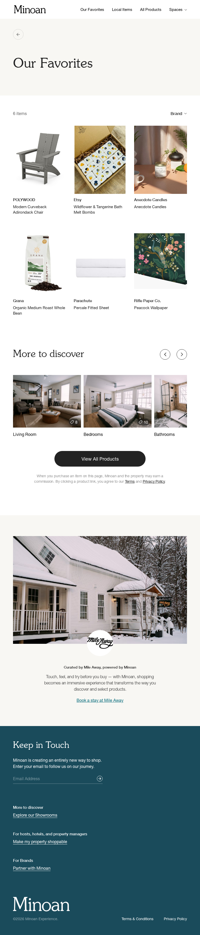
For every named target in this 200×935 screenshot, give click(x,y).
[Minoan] (30, 8)
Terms (130, 481)
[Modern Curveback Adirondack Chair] (39, 170)
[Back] (18, 34)
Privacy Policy (154, 481)
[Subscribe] (100, 778)
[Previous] (165, 354)
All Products (150, 9)
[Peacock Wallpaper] (160, 268)
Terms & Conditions (137, 919)
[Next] (182, 354)
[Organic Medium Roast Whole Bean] (39, 271)
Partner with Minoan (32, 868)
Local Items (122, 9)
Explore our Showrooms (35, 814)
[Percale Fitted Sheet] (100, 268)
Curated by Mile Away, (100, 667)
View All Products (100, 459)
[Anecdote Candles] (160, 167)
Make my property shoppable (40, 841)
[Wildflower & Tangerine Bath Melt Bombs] (100, 170)
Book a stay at (100, 700)
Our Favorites (92, 9)
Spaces (176, 9)
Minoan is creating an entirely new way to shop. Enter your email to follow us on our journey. (57, 763)
